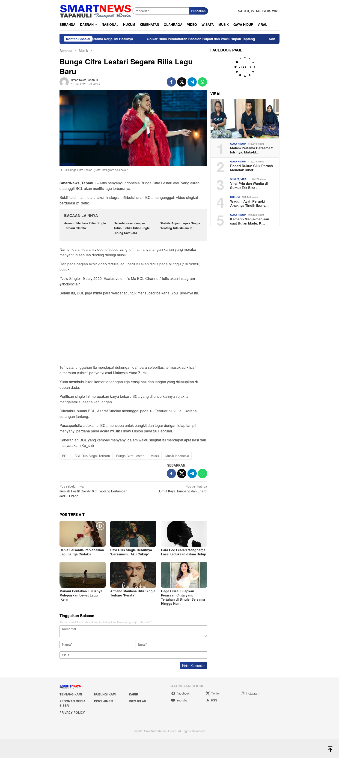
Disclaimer (103, 701)
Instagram (252, 693)
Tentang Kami (70, 694)
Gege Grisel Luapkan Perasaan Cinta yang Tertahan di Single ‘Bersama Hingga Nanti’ (183, 597)
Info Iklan (137, 701)
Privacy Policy (72, 712)
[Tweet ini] (181, 82)
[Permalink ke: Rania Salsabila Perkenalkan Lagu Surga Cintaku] (82, 534)
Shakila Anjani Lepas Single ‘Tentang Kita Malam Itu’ (180, 225)
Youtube (181, 700)
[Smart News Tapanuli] (95, 10)
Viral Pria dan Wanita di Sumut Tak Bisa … (249, 185)
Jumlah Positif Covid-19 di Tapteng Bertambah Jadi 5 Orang (93, 491)
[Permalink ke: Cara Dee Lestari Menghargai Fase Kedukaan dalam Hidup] (184, 534)
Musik (155, 455)
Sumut (234, 179)
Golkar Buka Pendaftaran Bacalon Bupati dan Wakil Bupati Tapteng (178, 39)
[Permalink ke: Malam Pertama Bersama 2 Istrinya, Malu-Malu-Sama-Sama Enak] (245, 118)
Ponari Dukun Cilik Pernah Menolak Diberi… (251, 168)
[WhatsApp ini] (202, 82)
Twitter (215, 693)
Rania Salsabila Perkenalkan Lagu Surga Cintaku (81, 552)
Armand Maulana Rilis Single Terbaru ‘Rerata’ (85, 225)
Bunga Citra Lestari (130, 455)
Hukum (235, 197)
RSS (214, 700)
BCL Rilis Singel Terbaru (92, 455)
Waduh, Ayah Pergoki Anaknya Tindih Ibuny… (249, 203)
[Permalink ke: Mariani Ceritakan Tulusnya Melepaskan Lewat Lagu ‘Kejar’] (82, 575)
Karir (133, 694)
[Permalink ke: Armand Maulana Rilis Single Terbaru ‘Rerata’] (133, 575)
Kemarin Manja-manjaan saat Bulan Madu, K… (249, 221)
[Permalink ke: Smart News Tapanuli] (64, 81)
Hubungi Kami (105, 694)
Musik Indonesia (177, 455)
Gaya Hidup (238, 143)
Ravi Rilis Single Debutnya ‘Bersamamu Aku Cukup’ (131, 552)
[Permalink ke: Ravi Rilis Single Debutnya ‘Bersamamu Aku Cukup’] (133, 534)
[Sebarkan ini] (171, 82)
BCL (65, 455)
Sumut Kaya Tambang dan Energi (182, 488)
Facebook (183, 693)
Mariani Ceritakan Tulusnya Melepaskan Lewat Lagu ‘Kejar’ (80, 595)
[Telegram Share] (192, 82)
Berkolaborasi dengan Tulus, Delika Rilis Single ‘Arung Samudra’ (132, 228)
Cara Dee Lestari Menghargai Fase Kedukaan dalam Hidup (183, 552)
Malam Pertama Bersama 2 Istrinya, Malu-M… (251, 150)
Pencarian (198, 11)
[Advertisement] (133, 331)
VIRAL (244, 179)
